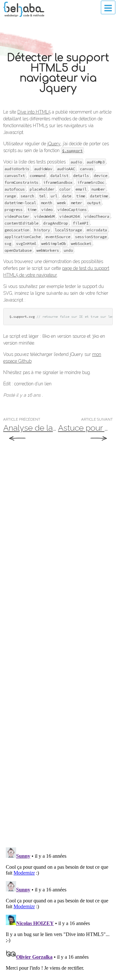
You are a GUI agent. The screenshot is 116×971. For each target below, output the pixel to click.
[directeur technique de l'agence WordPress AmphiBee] (23, 9)
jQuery (54, 143)
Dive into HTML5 (34, 112)
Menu (108, 7)
